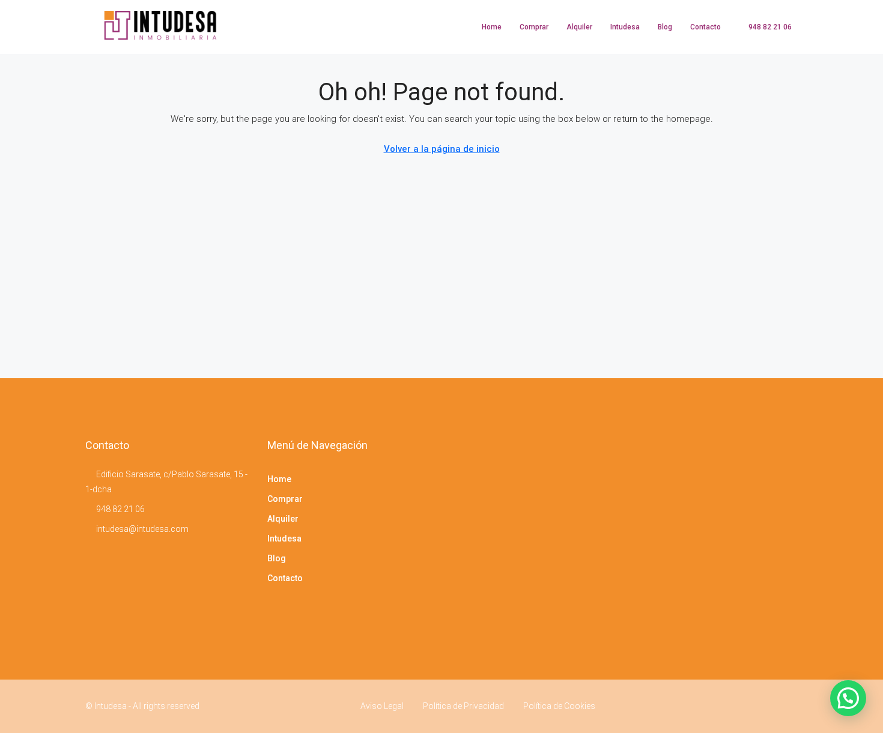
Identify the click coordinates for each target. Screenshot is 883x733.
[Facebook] (766, 706)
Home (492, 27)
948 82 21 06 (120, 509)
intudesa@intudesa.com (142, 529)
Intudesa (625, 27)
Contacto (705, 27)
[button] (848, 698)
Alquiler (579, 27)
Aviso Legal (382, 706)
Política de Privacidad (463, 706)
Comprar (534, 27)
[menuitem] (764, 27)
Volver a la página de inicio (442, 148)
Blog (665, 27)
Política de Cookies (559, 706)
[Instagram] (787, 706)
